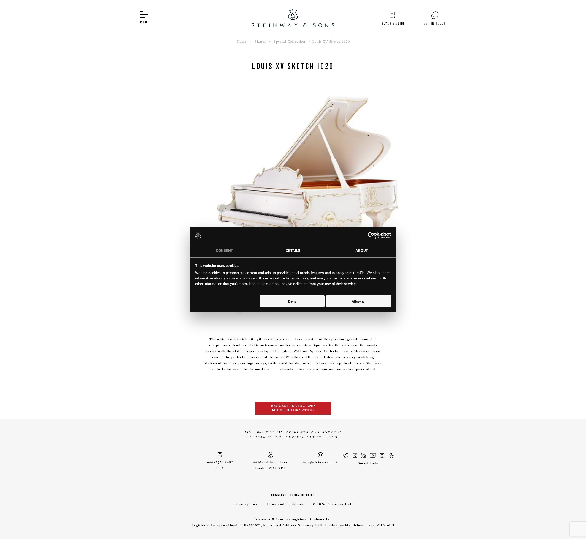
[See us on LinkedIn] (363, 455)
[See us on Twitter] (346, 455)
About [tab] (361, 250)
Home (242, 42)
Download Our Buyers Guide (293, 495)
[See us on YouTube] (373, 455)
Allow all (358, 301)
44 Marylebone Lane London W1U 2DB (270, 465)
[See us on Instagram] (382, 455)
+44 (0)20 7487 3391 (219, 465)
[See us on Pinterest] (391, 455)
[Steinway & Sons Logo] (293, 18)
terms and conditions (285, 504)
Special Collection (289, 42)
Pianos (260, 42)
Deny (292, 301)
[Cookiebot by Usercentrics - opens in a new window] (371, 235)
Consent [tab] (224, 250)
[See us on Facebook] (355, 455)
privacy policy (245, 504)
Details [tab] (293, 250)
